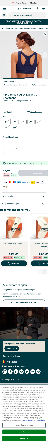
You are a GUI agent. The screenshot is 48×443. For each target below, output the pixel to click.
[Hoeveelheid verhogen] (14, 151)
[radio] (7, 121)
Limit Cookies (24, 432)
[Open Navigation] (4, 8)
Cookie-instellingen (11, 356)
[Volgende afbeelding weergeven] (45, 55)
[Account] (37, 8)
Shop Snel (16, 263)
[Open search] (4, 15)
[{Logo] (24, 8)
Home (4, 28)
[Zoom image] (45, 34)
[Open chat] (38, 371)
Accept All (24, 438)
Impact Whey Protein (14, 244)
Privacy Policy (28, 420)
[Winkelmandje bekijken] (43, 8)
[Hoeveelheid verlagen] (6, 151)
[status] (10, 151)
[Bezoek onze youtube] (21, 371)
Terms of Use (40, 420)
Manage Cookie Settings (24, 425)
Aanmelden (12, 348)
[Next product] (44, 271)
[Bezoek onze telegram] (32, 371)
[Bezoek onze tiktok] (16, 371)
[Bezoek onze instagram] (4, 371)
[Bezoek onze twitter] (27, 371)
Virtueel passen (35, 112)
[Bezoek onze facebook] (10, 371)
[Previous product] (40, 271)
